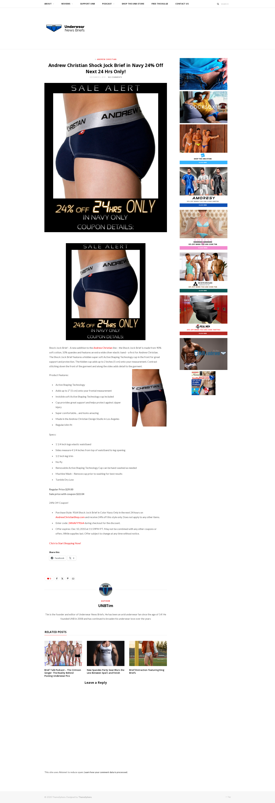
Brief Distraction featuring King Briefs (146, 671)
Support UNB (87, 3)
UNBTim (105, 605)
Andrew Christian (107, 59)
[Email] (73, 578)
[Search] (218, 4)
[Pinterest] (67, 578)
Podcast (107, 3)
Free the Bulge (160, 3)
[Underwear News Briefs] (68, 28)
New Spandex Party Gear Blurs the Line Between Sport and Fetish (105, 671)
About (48, 3)
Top (229, 797)
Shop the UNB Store (133, 3)
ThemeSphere (85, 797)
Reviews (65, 3)
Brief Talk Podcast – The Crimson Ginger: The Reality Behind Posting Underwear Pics (62, 673)
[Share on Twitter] (62, 578)
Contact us (182, 3)
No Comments (115, 77)
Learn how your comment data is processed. (106, 772)
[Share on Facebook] (56, 578)
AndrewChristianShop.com (70, 517)
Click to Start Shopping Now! (65, 543)
